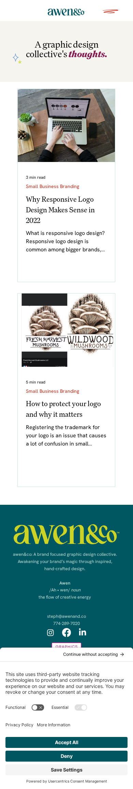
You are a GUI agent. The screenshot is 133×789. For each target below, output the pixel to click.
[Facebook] (66, 632)
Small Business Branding (52, 186)
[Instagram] (50, 632)
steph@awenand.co (66, 616)
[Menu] (111, 12)
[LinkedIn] (82, 632)
